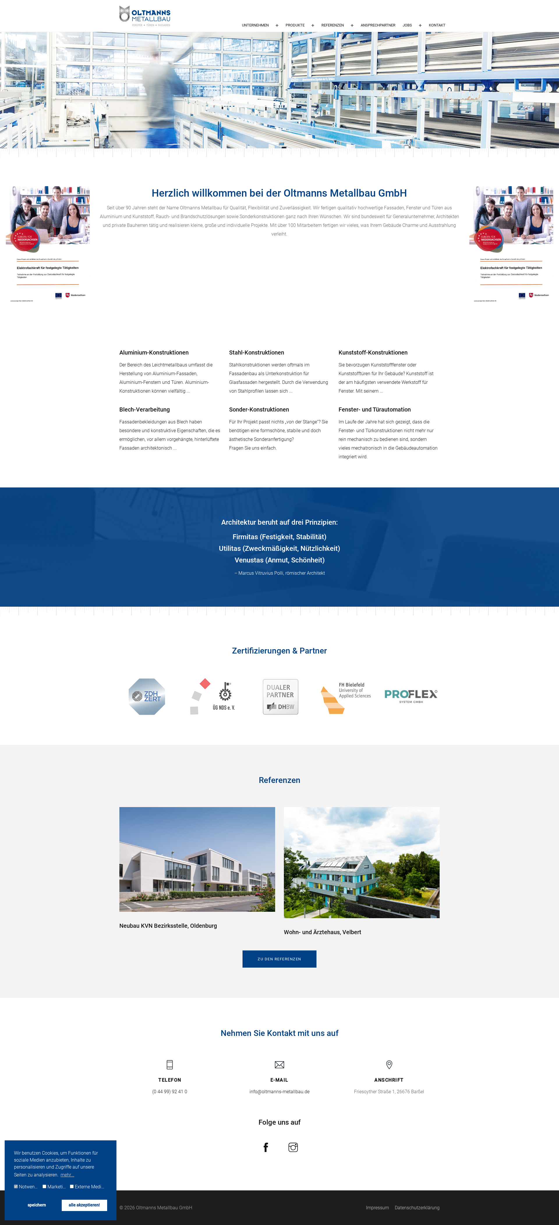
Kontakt (437, 25)
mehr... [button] (67, 1175)
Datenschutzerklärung (417, 1207)
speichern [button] (37, 1205)
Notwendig (29, 1187)
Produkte (295, 25)
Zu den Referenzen (279, 959)
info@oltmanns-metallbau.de (279, 1091)
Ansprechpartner (378, 25)
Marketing (57, 1187)
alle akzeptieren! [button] (84, 1205)
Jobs (407, 25)
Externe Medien (90, 1187)
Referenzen (332, 25)
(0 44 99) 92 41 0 (169, 1091)
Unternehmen (255, 25)
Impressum (377, 1207)
